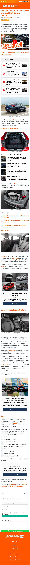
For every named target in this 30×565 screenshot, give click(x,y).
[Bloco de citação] (13, 503)
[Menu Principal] (27, 6)
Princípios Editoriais (15, 560)
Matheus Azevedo (9, 17)
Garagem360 (11, 350)
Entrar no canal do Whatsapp (16, 531)
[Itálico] (5, 503)
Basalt (4, 256)
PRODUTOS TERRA (24, 1)
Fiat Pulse (15, 258)
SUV (13, 120)
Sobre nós (15, 548)
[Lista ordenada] (10, 503)
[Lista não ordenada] (12, 503)
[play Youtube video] (15, 42)
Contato (15, 551)
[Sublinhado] (6, 503)
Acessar (26, 493)
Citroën (16, 183)
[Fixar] (8, 503)
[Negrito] (3, 503)
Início (15, 545)
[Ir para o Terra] (4, 1)
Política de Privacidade (15, 554)
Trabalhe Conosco (15, 557)
